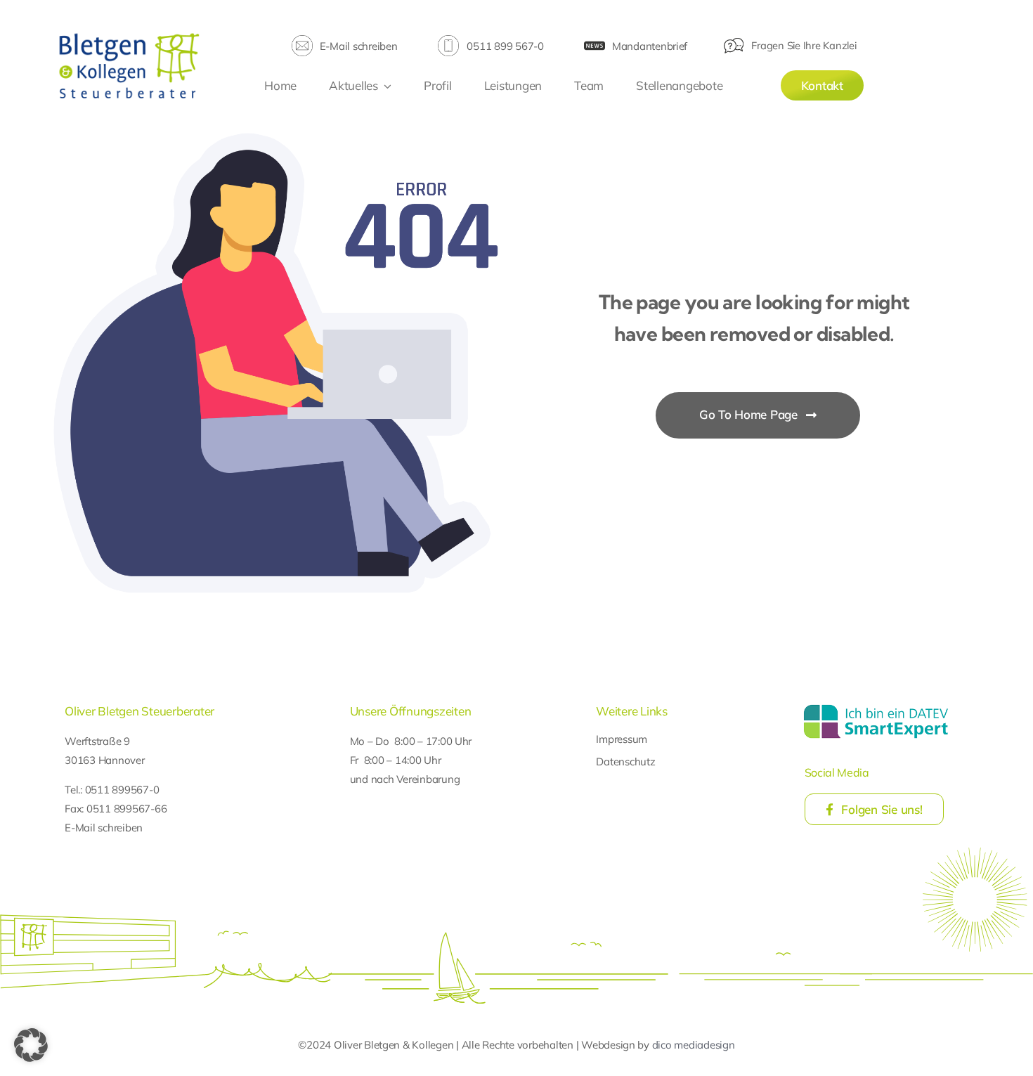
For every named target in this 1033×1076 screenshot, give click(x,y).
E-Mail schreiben (359, 46)
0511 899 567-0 (505, 46)
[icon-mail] (302, 41)
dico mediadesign (693, 1044)
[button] (31, 1045)
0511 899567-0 (122, 789)
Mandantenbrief (649, 46)
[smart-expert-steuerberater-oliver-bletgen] (876, 706)
